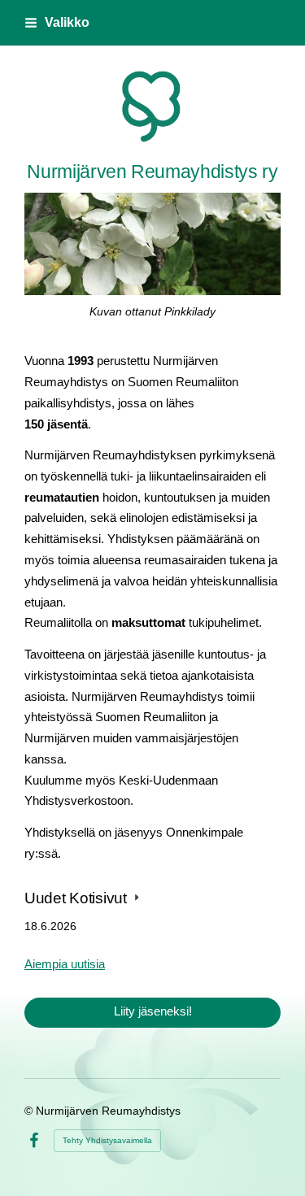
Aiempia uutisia (64, 964)
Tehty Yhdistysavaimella (107, 1140)
